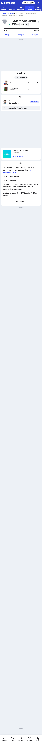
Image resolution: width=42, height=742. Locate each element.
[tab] (7, 35)
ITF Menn (11, 13)
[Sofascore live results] (9, 3)
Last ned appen (29, 3)
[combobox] (24, 24)
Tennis (4, 13)
